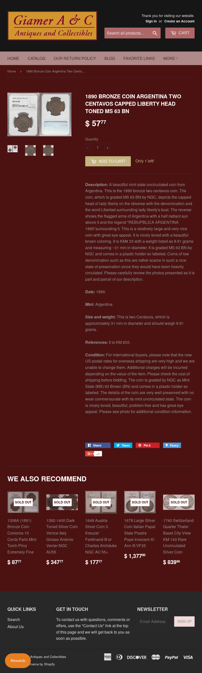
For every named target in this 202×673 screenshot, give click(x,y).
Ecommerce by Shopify (38, 664)
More (169, 58)
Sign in (151, 21)
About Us (15, 626)
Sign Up (184, 621)
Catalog (36, 58)
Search (13, 619)
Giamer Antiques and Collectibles (42, 656)
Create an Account (179, 21)
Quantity (91, 139)
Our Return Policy (75, 58)
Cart (184, 32)
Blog (109, 58)
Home (13, 58)
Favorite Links (139, 58)
